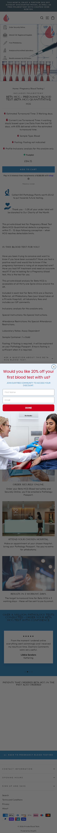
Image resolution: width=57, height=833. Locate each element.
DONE (28, 407)
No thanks (28, 416)
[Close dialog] (54, 367)
